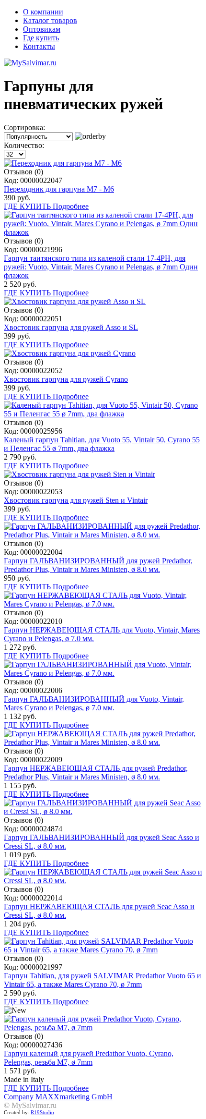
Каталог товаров (50, 20)
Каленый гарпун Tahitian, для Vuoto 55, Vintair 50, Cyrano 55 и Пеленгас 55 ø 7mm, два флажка (102, 444)
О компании (43, 12)
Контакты (39, 46)
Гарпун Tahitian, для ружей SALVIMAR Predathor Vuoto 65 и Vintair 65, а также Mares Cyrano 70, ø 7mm (102, 980)
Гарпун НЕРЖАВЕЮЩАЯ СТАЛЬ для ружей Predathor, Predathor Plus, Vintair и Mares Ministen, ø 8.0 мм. (96, 772)
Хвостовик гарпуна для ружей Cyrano (66, 379)
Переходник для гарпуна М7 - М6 (59, 189)
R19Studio (42, 1112)
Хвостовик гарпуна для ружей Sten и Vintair (76, 500)
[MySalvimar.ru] (103, 63)
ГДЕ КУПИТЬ (28, 206)
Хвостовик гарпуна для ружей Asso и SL (71, 327)
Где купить (41, 38)
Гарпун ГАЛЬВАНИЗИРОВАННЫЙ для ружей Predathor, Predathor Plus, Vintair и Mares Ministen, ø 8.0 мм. (98, 565)
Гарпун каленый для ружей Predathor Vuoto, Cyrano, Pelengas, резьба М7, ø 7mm (88, 1057)
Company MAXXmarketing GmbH (58, 1097)
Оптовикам (41, 29)
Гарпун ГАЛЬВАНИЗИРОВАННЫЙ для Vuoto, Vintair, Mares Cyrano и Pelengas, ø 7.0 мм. (94, 703)
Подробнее (71, 206)
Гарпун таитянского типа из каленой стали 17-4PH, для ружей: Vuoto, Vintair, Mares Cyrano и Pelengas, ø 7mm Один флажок (101, 267)
